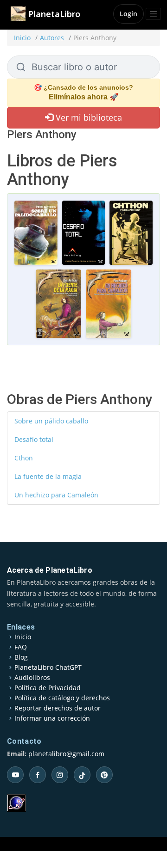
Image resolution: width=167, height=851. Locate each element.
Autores (52, 37)
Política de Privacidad (47, 688)
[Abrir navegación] (153, 14)
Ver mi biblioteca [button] (87, 117)
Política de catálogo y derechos (62, 698)
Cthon (23, 457)
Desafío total (33, 439)
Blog (21, 657)
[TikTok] (82, 774)
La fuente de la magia (48, 476)
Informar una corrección (52, 718)
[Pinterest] (104, 774)
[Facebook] (37, 774)
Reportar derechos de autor (57, 708)
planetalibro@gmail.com (66, 753)
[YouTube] (15, 774)
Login (128, 13)
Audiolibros (32, 677)
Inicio (22, 37)
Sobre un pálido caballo (51, 420)
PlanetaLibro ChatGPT (48, 667)
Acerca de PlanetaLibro (49, 570)
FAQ (20, 647)
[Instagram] (59, 774)
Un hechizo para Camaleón (56, 494)
